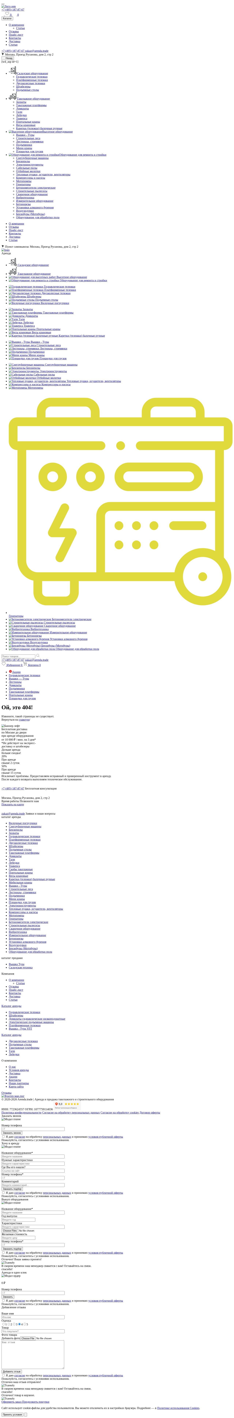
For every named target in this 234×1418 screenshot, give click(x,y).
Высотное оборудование (57, 131)
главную (24, 719)
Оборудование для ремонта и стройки (82, 154)
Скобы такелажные (21, 869)
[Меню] (2, 4)
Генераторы (23, 184)
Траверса (21, 118)
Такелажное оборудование (33, 98)
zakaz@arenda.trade (36, 50)
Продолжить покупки (35, 1401)
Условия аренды (19, 1070)
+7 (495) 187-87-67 (12, 9)
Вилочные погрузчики (23, 823)
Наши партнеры (19, 1083)
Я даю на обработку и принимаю (64, 1136)
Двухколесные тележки (30, 83)
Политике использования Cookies (178, 1408)
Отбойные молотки (28, 171)
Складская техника (21, 967)
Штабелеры (23, 86)
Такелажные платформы (31, 105)
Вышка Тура (16, 964)
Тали (19, 111)
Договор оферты (149, 1112)
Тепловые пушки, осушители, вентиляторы (43, 174)
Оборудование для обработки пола (37, 217)
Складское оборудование (32, 73)
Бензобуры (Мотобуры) (30, 214)
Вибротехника (25, 197)
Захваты (21, 101)
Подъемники (24, 144)
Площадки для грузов (29, 151)
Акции (16, 672)
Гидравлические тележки (32, 76)
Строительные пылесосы (31, 191)
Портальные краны (28, 121)
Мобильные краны (20, 882)
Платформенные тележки (32, 80)
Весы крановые (25, 125)
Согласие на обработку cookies (120, 1112)
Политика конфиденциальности (21, 1112)
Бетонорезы (23, 204)
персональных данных (57, 1136)
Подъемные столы (27, 89)
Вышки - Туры (25, 134)
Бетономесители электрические (36, 187)
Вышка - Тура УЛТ (20, 1028)
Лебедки (21, 115)
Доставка (14, 41)
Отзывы (14, 31)
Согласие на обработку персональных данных (71, 1112)
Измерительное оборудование (34, 200)
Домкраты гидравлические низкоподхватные (37, 1018)
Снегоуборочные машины (32, 158)
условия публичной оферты (105, 1136)
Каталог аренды (11, 1005)
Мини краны (24, 148)
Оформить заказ (11, 1401)
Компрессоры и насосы (30, 177)
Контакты (15, 38)
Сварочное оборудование (32, 194)
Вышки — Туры (19, 678)
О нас (12, 1066)
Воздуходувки (25, 210)
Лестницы (15, 681)
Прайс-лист (16, 34)
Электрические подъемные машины (31, 1022)
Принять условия (12, 1414)
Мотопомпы (23, 181)
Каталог (7, 18)
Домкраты (22, 108)
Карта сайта (16, 1086)
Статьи (20, 28)
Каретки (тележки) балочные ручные (39, 128)
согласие (19, 1136)
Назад (8, 58)
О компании (16, 24)
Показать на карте (12, 804)
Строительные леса (28, 138)
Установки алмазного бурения (35, 207)
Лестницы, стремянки (30, 141)
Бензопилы (23, 161)
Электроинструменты (29, 164)
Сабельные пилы (26, 167)
